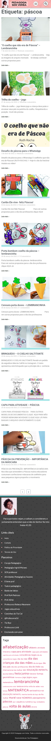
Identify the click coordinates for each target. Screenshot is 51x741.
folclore (33, 674)
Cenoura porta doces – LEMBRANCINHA (23, 305)
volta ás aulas (20, 706)
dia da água (37, 663)
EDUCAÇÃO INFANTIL (37, 670)
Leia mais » (5, 65)
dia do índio (34, 666)
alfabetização (15, 647)
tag (34, 702)
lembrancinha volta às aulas (28, 686)
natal (18, 697)
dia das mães (24, 662)
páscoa (7, 701)
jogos (29, 677)
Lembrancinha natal (9, 686)
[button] (35, 3)
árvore (34, 707)
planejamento (39, 698)
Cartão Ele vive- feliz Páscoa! (17, 202)
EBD (24, 670)
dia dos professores (19, 667)
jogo (24, 677)
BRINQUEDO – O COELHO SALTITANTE (22, 353)
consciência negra (27, 655)
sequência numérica (24, 702)
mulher (5, 698)
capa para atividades (40, 652)
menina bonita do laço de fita (33, 694)
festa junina (22, 673)
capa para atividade (21, 651)
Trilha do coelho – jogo (13, 99)
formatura (18, 677)
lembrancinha (26, 681)
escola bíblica (8, 674)
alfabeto (33, 647)
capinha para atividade (11, 655)
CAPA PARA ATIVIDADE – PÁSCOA (20, 405)
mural (12, 697)
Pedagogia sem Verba (19, 4)
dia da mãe (22, 659)
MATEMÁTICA (18, 690)
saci (14, 702)
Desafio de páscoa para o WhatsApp (21, 150)
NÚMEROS (27, 698)
